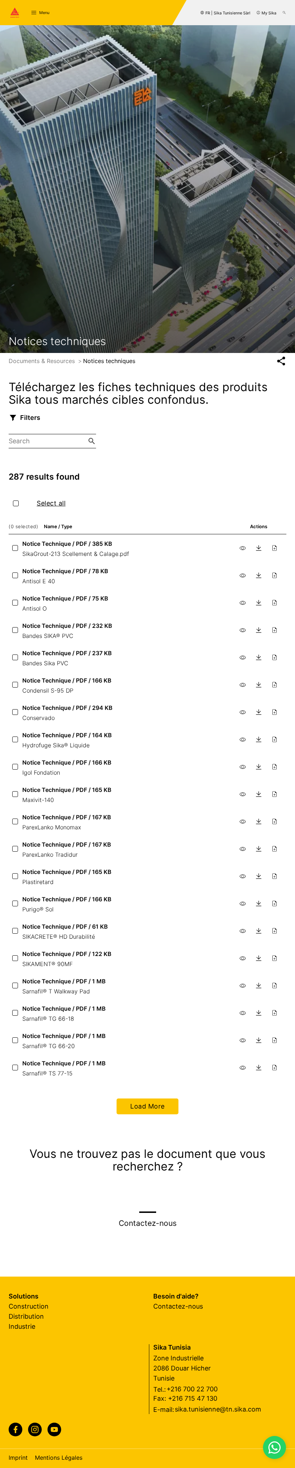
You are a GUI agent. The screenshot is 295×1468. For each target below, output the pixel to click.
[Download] (259, 548)
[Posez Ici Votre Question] (274, 1447)
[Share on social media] (281, 361)
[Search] (284, 12)
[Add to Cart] (274, 548)
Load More (147, 1106)
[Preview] (243, 548)
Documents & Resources (43, 360)
